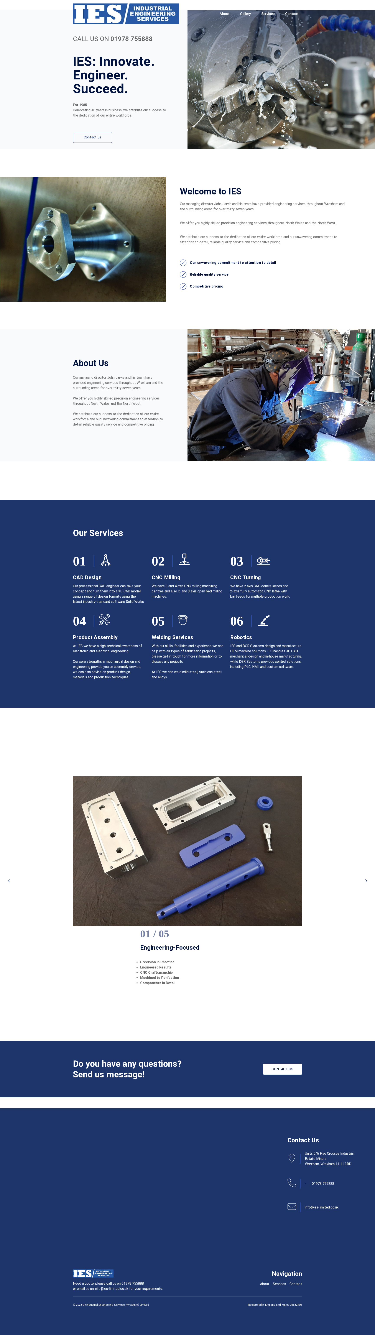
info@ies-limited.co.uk (322, 1207)
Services (268, 14)
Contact (292, 14)
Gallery (245, 14)
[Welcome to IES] (126, 13)
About (225, 14)
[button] (8, 881)
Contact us (92, 137)
